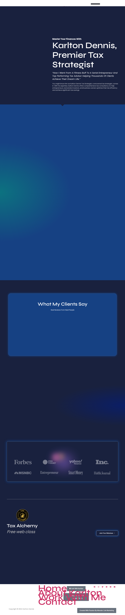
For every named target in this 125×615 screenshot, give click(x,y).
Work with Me (72, 597)
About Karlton (70, 593)
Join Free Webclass (106, 533)
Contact (57, 602)
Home (52, 588)
